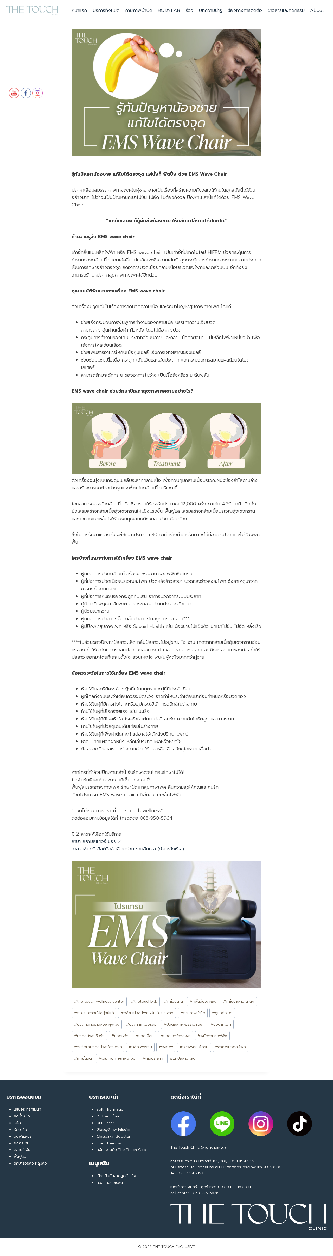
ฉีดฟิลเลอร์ (23, 1136)
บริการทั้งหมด (106, 10)
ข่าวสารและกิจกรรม (286, 10)
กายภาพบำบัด (138, 10)
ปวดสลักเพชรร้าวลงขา (184, 1024)
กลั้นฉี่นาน (173, 1001)
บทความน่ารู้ (210, 10)
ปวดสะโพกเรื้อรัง (89, 1036)
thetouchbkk (144, 1001)
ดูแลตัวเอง (222, 1013)
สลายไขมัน (22, 1150)
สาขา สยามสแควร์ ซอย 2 (96, 841)
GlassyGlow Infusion (114, 1129)
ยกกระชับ (21, 1143)
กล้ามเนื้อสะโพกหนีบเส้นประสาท (147, 1013)
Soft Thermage (110, 1109)
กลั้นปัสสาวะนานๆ (238, 1001)
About (317, 10)
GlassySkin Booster (114, 1136)
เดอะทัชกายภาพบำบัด (117, 1058)
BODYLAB (169, 10)
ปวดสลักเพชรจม (141, 1024)
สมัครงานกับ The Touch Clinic (122, 1150)
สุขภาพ (166, 1047)
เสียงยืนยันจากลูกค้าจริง (116, 1176)
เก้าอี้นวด (83, 1058)
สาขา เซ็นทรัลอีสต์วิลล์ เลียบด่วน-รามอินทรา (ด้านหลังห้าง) (128, 849)
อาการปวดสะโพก (230, 1047)
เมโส (17, 1123)
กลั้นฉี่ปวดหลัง (203, 1001)
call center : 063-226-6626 (194, 1193)
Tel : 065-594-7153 (186, 1173)
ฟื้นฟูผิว (20, 1156)
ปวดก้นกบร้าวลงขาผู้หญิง (96, 1024)
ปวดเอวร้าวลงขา (176, 1036)
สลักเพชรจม (140, 1047)
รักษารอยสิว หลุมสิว (30, 1163)
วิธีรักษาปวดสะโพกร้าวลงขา (98, 1047)
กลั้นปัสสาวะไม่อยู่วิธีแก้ (94, 1013)
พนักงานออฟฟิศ (212, 1036)
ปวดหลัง (120, 1036)
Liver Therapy (109, 1143)
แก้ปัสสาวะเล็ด (183, 1058)
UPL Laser (105, 1123)
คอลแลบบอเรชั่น (110, 1182)
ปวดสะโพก (220, 1024)
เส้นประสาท (153, 1058)
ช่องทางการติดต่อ (245, 10)
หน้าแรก (79, 10)
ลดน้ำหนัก (22, 1116)
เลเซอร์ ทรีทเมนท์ (27, 1109)
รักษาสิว (20, 1129)
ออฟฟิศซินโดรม (194, 1047)
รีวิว (189, 10)
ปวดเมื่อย (145, 1036)
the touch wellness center (99, 1001)
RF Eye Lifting (109, 1116)
